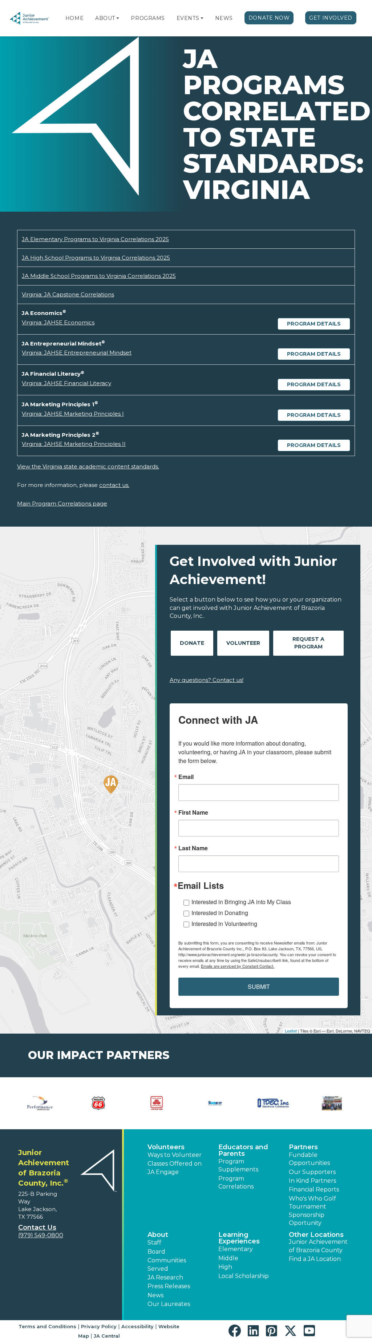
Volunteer (243, 643)
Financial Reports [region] (314, 1189)
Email (186, 777)
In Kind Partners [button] (312, 1180)
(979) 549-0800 (40, 1235)
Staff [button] (154, 1242)
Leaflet (291, 1031)
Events (188, 18)
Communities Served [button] (166, 1264)
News (224, 18)
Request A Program (308, 643)
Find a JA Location (315, 1258)
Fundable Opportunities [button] (309, 1158)
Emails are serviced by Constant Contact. (237, 966)
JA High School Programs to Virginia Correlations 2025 (96, 257)
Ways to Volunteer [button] (174, 1154)
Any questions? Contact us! (206, 679)
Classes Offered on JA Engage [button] (174, 1167)
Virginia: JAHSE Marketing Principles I (73, 413)
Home (74, 18)
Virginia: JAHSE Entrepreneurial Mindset (77, 352)
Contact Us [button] (37, 1227)
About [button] (157, 1234)
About (105, 18)
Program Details (314, 323)
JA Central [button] (107, 1336)
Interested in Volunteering (224, 923)
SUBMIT (259, 986)
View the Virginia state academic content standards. (88, 466)
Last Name (193, 848)
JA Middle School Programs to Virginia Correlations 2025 (99, 275)
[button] (117, 18)
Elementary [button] (235, 1249)
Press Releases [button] (168, 1286)
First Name (193, 812)
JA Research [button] (165, 1277)
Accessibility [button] (137, 1326)
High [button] (225, 1266)
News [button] (155, 1295)
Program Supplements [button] (238, 1165)
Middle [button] (228, 1258)
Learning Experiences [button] (239, 1238)
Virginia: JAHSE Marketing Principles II (74, 443)
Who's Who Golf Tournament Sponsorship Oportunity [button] (312, 1210)
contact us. (114, 485)
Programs (148, 18)
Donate (192, 643)
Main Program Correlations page (62, 503)
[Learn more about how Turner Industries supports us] (98, 1103)
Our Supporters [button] (312, 1172)
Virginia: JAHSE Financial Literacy (66, 383)
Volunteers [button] (166, 1147)
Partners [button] (303, 1147)
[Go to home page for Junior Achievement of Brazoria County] (30, 18)
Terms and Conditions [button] (47, 1326)
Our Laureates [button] (168, 1304)
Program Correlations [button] (236, 1182)
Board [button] (156, 1251)
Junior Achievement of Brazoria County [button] (318, 1245)
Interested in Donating (219, 912)
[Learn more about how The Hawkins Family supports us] (40, 1103)
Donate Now (269, 18)
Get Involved (330, 18)
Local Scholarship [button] (243, 1276)
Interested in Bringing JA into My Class (241, 902)
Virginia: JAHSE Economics (58, 322)
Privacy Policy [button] (99, 1326)
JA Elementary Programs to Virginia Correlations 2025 (95, 239)
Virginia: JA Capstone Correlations (68, 294)
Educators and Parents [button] (243, 1150)
